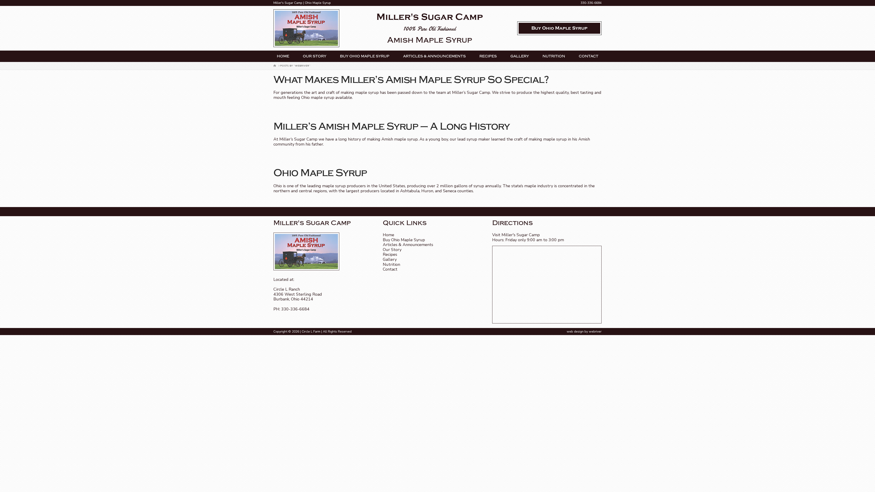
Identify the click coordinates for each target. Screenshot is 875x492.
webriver (595, 331)
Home (283, 56)
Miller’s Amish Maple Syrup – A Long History (391, 126)
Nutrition (554, 56)
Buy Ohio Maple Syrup (364, 56)
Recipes (488, 56)
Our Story (314, 56)
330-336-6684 (591, 3)
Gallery (519, 56)
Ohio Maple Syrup (320, 173)
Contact (588, 56)
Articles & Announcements (434, 56)
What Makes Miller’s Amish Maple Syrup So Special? (411, 79)
